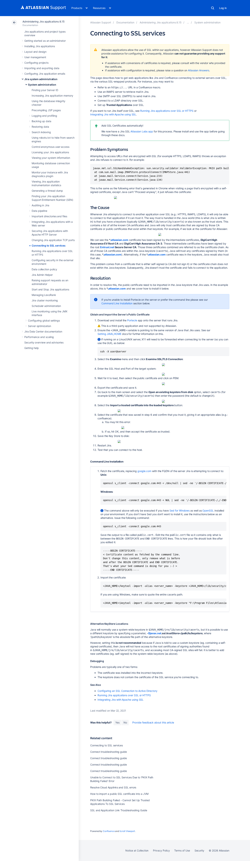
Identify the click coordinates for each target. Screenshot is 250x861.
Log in (223, 8)
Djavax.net (154, 633)
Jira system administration (40, 79)
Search (213, 8)
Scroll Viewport (127, 831)
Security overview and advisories (44, 342)
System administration (42, 84)
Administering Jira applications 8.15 (43, 21)
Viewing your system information (51, 157)
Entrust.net (107, 247)
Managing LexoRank (44, 294)
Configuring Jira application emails (44, 73)
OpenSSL (208, 510)
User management (35, 57)
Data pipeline (39, 210)
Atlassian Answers (198, 70)
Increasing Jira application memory (52, 95)
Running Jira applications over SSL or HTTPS (166, 110)
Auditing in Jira (40, 205)
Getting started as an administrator (45, 40)
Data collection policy (44, 269)
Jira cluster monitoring (45, 300)
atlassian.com (119, 239)
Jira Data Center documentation (43, 331)
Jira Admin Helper (42, 274)
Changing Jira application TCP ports (53, 240)
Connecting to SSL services (49, 245)
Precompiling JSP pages (46, 110)
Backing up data (41, 121)
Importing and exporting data (41, 68)
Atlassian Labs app (141, 131)
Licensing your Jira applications (50, 152)
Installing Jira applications (39, 46)
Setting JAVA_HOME (109, 333)
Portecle (132, 320)
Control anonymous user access (50, 146)
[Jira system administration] (188, 22)
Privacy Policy (161, 850)
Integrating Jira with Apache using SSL (113, 114)
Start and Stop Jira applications (50, 289)
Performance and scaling (39, 337)
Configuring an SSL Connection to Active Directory (127, 690)
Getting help (31, 347)
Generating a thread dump (47, 190)
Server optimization (39, 326)
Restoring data (40, 126)
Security (199, 850)
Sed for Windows (179, 510)
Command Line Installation (117, 303)
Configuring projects (36, 62)
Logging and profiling (44, 115)
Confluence (109, 831)
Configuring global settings (44, 320)
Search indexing (41, 132)
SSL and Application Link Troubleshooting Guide (118, 810)
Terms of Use (182, 850)
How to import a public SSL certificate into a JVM (119, 793)
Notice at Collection (137, 850)
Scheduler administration (46, 305)
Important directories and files (49, 216)
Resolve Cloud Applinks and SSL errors (113, 787)
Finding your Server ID (45, 90)
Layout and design (35, 51)
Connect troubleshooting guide (108, 751)
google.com (144, 471)
